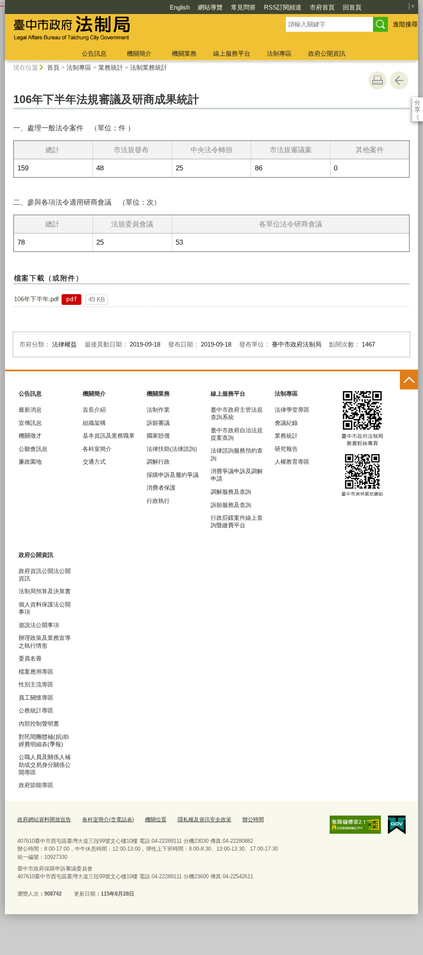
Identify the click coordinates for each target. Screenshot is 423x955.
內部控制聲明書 (39, 723)
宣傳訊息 (30, 423)
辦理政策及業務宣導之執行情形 (45, 641)
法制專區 (279, 53)
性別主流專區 (36, 684)
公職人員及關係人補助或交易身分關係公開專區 (45, 764)
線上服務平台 (231, 53)
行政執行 (158, 501)
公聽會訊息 (33, 449)
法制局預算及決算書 (45, 591)
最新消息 (30, 409)
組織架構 (94, 423)
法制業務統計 (148, 67)
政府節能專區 (36, 785)
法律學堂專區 (292, 409)
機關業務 (184, 53)
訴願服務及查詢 (231, 505)
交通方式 (94, 461)
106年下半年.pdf (36, 298)
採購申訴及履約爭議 (173, 475)
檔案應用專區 (36, 671)
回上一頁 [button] (399, 80)
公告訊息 (94, 53)
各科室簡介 (97, 449)
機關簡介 (139, 53)
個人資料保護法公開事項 (45, 608)
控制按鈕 (409, 380)
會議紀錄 (286, 423)
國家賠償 (158, 435)
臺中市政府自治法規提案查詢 (237, 434)
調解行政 (158, 461)
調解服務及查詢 (231, 491)
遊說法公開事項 (39, 625)
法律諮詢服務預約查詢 (237, 454)
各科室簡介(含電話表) (108, 819)
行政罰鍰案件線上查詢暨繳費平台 (237, 521)
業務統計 (110, 67)
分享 (417, 102)
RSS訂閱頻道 (283, 7)
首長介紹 (94, 409)
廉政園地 (30, 461)
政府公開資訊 (326, 53)
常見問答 (243, 7)
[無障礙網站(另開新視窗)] (355, 825)
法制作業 (158, 409)
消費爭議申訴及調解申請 (237, 475)
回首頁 (352, 7)
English (180, 7)
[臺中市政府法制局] (135, 30)
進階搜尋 (405, 24)
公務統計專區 (36, 710)
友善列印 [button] (377, 80)
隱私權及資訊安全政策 (204, 819)
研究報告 (286, 449)
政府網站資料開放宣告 (44, 819)
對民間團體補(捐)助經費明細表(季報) (44, 740)
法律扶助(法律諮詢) (172, 449)
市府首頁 (322, 7)
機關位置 (155, 819)
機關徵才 (30, 435)
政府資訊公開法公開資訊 (45, 575)
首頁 (53, 67)
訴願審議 (158, 423)
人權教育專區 (292, 461)
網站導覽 (210, 7)
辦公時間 (253, 819)
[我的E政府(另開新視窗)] (397, 825)
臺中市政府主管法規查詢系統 (237, 413)
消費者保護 (161, 487)
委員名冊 (30, 658)
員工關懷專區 (36, 697)
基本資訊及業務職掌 (109, 435)
